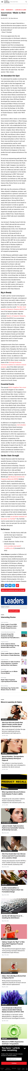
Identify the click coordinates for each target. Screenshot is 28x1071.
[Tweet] (13, 585)
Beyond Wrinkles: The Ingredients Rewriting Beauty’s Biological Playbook (13, 758)
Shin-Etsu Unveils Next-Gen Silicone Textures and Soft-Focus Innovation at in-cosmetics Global (14, 856)
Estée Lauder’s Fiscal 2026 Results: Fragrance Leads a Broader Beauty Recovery (9, 626)
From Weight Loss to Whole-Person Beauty (9, 672)
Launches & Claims (20, 9)
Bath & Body (3, 669)
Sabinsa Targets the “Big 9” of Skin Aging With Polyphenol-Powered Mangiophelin (13, 944)
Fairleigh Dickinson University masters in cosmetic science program (13, 365)
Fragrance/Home (4, 641)
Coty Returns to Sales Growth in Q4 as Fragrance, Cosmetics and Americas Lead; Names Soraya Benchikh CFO (10, 663)
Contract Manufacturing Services (8, 632)
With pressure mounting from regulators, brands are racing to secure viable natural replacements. (14, 982)
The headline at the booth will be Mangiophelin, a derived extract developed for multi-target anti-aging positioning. (13, 1016)
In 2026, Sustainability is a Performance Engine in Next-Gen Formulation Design (12, 890)
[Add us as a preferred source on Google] (17, 585)
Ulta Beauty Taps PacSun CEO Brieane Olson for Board (10, 688)
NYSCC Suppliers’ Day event (17, 387)
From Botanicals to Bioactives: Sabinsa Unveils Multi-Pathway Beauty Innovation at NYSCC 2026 (13, 1010)
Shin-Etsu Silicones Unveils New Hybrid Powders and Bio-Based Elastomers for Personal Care (12, 724)
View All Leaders (14, 611)
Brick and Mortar (4, 685)
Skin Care (4, 719)
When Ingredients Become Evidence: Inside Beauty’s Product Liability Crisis (14, 794)
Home (2, 9)
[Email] (2, 585)
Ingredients (9, 9)
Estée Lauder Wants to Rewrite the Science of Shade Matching (10, 654)
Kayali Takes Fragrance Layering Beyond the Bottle (9, 680)
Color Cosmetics (4, 622)
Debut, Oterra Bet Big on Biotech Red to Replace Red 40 (14, 977)
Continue (14, 1063)
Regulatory (5, 788)
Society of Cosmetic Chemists (16, 316)
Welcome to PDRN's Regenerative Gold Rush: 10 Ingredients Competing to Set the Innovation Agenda (12, 1044)
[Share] (6, 585)
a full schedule (21, 425)
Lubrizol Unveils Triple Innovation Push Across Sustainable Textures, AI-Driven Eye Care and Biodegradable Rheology (13, 828)
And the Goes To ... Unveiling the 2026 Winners (13, 917)
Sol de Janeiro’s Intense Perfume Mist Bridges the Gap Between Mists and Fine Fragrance (10, 645)
